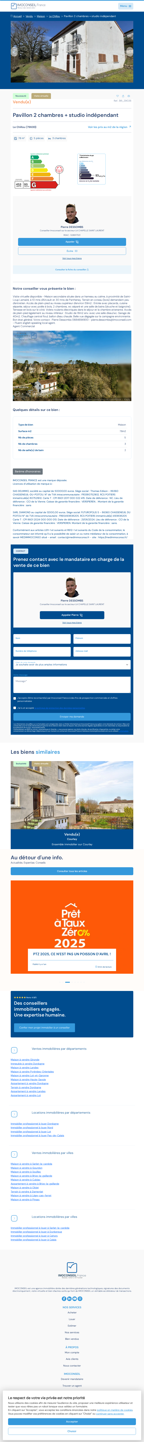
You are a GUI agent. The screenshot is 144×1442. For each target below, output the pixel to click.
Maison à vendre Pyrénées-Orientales (32, 1071)
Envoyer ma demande (72, 716)
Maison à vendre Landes (24, 1067)
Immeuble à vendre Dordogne (27, 1063)
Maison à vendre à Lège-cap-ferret (31, 1195)
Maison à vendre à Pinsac (25, 1199)
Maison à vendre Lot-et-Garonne (30, 1075)
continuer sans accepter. (110, 1413)
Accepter (72, 1421)
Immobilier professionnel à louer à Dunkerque (36, 1231)
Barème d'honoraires (28, 471)
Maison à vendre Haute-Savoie (28, 1079)
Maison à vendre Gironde (25, 1059)
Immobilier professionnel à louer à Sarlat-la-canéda (40, 1227)
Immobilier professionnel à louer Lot (31, 1131)
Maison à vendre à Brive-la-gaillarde (31, 1175)
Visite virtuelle (41, 96)
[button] (14, 52)
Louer (72, 1319)
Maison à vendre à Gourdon (26, 1167)
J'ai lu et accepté (51, 708)
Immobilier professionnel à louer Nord (32, 1127)
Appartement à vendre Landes (28, 1091)
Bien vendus (72, 1338)
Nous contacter (72, 1365)
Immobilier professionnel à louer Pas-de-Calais (37, 1135)
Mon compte (72, 1352)
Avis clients (72, 1359)
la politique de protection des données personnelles (59, 708)
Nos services (72, 1332)
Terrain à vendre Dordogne (26, 1087)
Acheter (72, 1312)
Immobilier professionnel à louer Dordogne (35, 1123)
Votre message (20, 675)
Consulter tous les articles (72, 871)
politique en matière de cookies (115, 1410)
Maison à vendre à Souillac (26, 1171)
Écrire (70, 251)
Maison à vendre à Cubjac (25, 1179)
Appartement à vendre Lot (26, 1095)
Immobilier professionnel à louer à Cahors (34, 1235)
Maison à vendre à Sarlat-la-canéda (31, 1163)
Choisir (71, 1431)
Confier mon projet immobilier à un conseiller (44, 1027)
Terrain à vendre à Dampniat (27, 1191)
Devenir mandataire (72, 1379)
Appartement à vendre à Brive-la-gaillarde (35, 1183)
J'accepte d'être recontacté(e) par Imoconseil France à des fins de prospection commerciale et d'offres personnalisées (67, 700)
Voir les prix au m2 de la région (107, 127)
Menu (123, 6)
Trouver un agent (72, 1385)
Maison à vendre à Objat (25, 1187)
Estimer (72, 1325)
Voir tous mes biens (72, 258)
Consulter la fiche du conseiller (71, 269)
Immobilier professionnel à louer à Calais (33, 1239)
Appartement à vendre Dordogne (29, 1083)
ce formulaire (123, 731)
